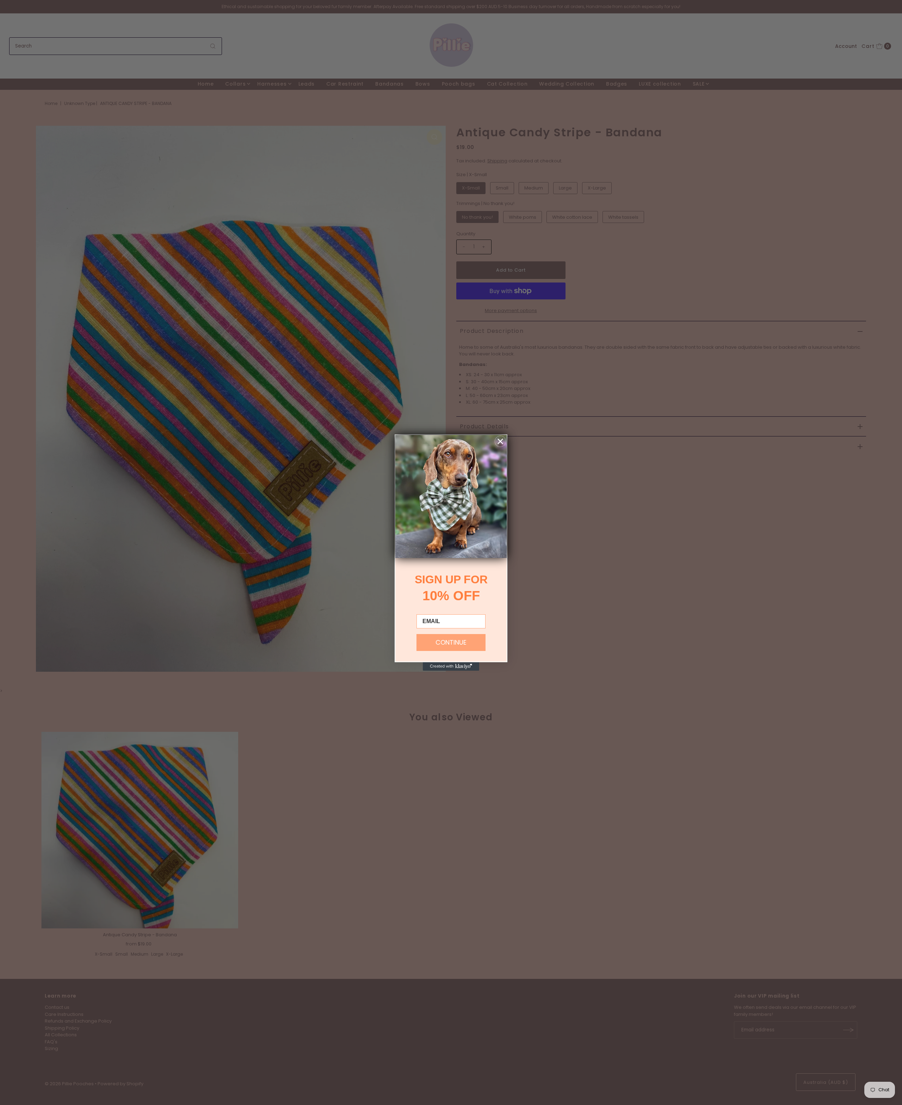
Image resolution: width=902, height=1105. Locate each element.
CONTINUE (451, 642)
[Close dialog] (500, 441)
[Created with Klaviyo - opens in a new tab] (451, 666)
